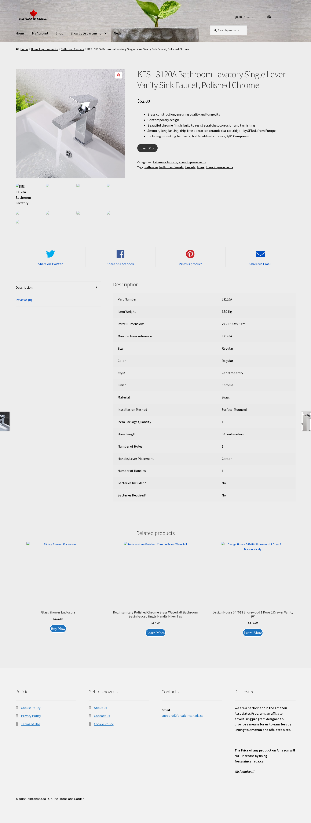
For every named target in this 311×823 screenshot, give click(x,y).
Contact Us (102, 716)
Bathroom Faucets (72, 49)
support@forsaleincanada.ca (182, 715)
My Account (40, 33)
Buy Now (58, 628)
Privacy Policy (31, 716)
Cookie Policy (30, 708)
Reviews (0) (24, 300)
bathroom (151, 167)
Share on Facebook (120, 264)
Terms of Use (30, 724)
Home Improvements (44, 49)
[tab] (58, 287)
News (118, 33)
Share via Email (260, 264)
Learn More (147, 147)
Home (20, 33)
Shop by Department (86, 33)
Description (24, 287)
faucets (190, 167)
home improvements (219, 167)
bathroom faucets (171, 167)
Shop (59, 33)
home (200, 167)
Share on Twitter (50, 264)
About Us (100, 708)
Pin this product (190, 264)
